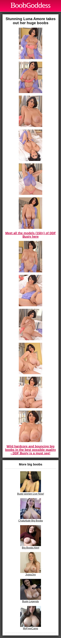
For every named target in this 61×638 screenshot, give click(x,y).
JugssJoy (30, 574)
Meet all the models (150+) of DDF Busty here (30, 234)
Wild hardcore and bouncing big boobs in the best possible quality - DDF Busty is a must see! (30, 450)
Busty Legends (30, 601)
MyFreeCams (30, 628)
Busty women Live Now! (30, 493)
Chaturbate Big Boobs (30, 520)
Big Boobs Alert (30, 547)
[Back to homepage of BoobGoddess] (30, 5)
